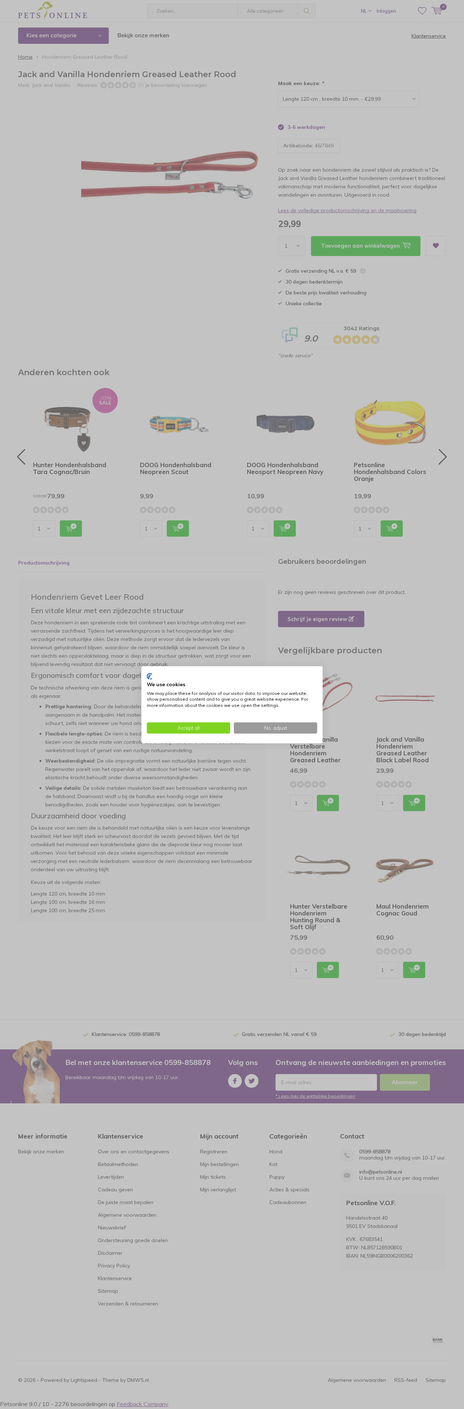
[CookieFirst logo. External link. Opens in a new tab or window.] (149, 676)
